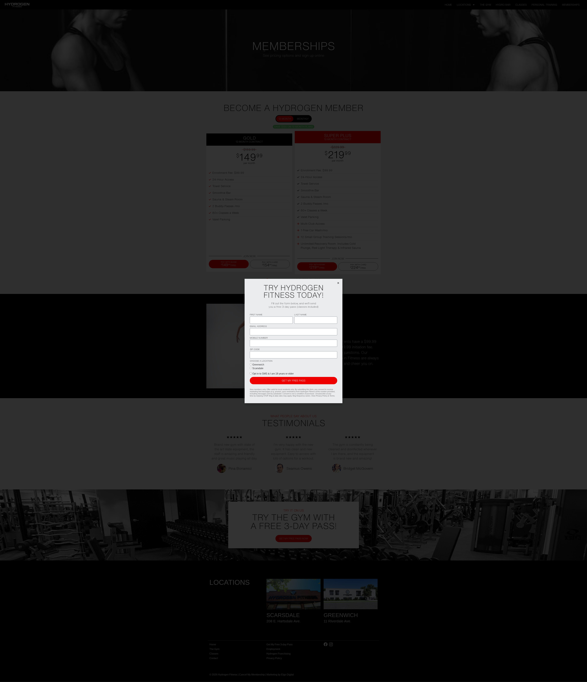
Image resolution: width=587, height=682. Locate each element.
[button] (338, 283)
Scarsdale (257, 368)
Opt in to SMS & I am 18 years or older (273, 373)
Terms (332, 396)
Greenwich (258, 364)
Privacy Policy (321, 396)
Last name (300, 315)
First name (256, 315)
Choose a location (261, 361)
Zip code (255, 349)
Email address (258, 326)
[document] (293, 341)
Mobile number (259, 338)
